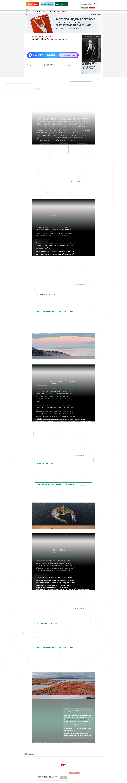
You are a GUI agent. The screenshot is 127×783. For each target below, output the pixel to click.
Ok (63, 777)
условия (40, 777)
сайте (68, 737)
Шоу (34, 11)
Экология (64, 9)
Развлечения (39, 9)
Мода (45, 9)
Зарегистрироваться (33, 0)
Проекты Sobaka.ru (96, 0)
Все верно (92, 7)
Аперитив (44, 11)
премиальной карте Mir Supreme (77, 719)
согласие (46, 777)
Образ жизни (78, 9)
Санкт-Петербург (88, 0)
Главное (38, 11)
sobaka (28, 65)
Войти (27, 0)
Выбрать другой (85, 7)
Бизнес (49, 11)
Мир (72, 134)
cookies (51, 778)
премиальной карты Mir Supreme (74, 182)
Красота (50, 9)
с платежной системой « (62, 134)
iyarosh (25, 754)
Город (32, 9)
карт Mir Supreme (78, 455)
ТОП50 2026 (64, 11)
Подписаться (41, 36)
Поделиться (48, 36)
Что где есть (57, 9)
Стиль (54, 11)
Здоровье (70, 9)
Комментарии (70, 65)
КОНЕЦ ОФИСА (47, 65)
